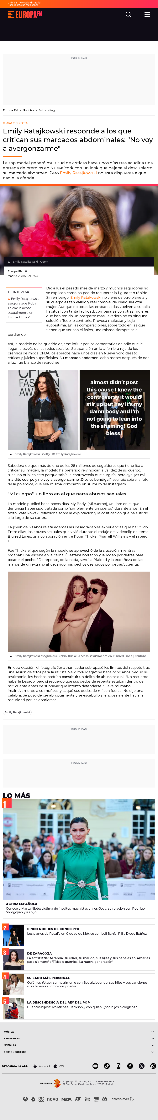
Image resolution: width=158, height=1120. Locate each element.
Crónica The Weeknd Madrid (24, 2)
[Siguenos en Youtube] (95, 1068)
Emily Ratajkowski (78, 172)
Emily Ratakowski (85, 297)
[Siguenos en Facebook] (130, 1068)
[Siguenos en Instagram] (118, 1068)
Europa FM (11, 110)
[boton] (116, 1031)
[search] (128, 15)
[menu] (147, 14)
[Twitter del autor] (25, 271)
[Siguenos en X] (142, 1068)
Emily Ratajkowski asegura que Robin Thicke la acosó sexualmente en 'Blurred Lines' (24, 308)
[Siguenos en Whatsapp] (153, 1068)
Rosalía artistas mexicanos (23, 4)
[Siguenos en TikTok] (107, 1068)
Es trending (47, 110)
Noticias (29, 110)
